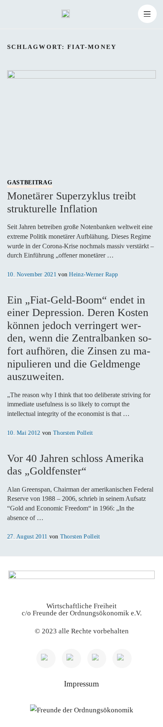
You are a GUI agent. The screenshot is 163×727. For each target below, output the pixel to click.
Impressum (81, 683)
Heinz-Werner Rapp (93, 274)
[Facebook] (97, 658)
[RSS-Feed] (122, 658)
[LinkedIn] (46, 658)
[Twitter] (71, 658)
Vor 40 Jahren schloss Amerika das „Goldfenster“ (75, 464)
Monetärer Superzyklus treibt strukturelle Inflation (71, 197)
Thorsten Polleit (73, 432)
